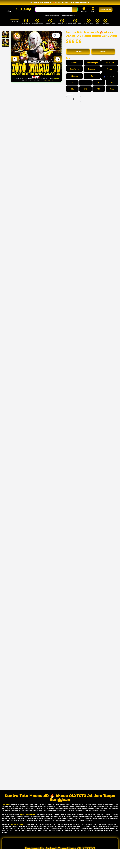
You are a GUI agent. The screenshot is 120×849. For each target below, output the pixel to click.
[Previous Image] (15, 59)
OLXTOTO (6, 804)
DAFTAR (78, 52)
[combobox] (53, 9)
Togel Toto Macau (27, 814)
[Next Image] (58, 59)
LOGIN (103, 52)
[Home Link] (23, 9)
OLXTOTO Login (18, 824)
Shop (9, 11)
